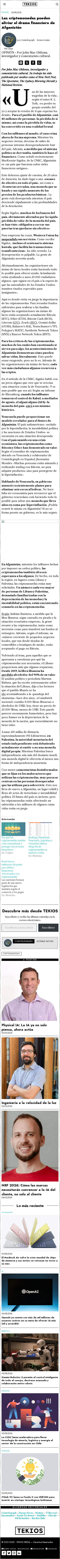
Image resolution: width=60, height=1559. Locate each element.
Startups (5, 1391)
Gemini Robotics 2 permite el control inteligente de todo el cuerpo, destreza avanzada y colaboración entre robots (30, 1380)
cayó (29, 406)
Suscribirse (48, 927)
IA (2, 1271)
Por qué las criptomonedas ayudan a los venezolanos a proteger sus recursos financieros (13, 843)
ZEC (33, 322)
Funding (6, 1451)
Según (5, 613)
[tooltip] (21, 63)
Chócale (52, 1515)
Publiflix (41, 1515)
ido (4, 694)
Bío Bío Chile (38, 1518)
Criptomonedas (11, 953)
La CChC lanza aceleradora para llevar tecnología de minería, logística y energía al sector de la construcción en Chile (27, 1440)
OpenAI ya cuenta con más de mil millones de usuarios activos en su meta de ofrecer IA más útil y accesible (29, 1320)
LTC (16, 322)
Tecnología (7, 1212)
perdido (7, 674)
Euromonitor (8, 1515)
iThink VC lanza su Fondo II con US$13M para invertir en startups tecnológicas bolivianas (28, 1499)
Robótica (6, 1331)
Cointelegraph (27, 40)
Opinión (5, 12)
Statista (39, 1513)
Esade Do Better (25, 1515)
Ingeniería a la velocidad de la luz (29, 1103)
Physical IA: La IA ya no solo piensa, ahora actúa (24, 1027)
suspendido (10, 239)
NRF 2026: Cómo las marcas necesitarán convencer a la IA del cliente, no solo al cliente (28, 1189)
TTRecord (51, 1513)
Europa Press (26, 1513)
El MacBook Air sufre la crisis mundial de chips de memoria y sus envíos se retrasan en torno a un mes (30, 1260)
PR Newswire (22, 1518)
